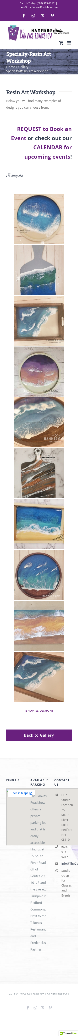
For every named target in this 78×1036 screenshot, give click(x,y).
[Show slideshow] (39, 710)
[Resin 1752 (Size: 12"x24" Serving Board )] (39, 270)
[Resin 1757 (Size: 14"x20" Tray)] (39, 524)
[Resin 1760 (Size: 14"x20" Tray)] (39, 677)
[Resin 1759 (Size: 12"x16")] (39, 626)
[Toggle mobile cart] (61, 43)
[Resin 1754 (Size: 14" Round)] (39, 372)
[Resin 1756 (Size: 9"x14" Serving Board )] (39, 473)
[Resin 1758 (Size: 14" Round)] (39, 575)
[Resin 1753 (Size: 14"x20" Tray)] (39, 321)
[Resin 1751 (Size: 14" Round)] (39, 219)
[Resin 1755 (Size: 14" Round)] (39, 422)
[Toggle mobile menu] (69, 43)
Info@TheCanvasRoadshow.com (39, 7)
